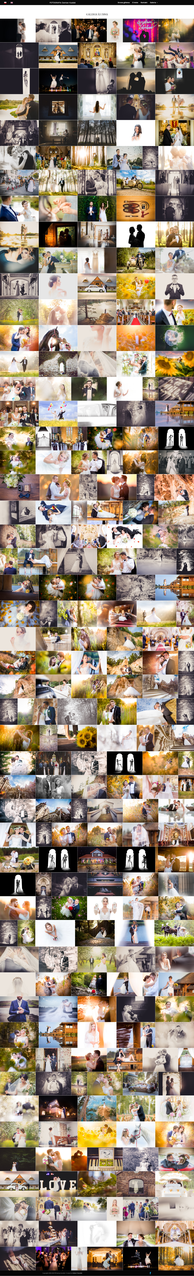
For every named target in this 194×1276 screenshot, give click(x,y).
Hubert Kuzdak (77, 1273)
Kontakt (144, 3)
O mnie (135, 3)
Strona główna (124, 3)
